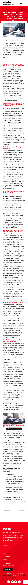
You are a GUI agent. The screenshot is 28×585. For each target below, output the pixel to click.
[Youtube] (19, 581)
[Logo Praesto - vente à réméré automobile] (6, 2)
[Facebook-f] (8, 581)
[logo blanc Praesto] (7, 529)
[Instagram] (12, 581)
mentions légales (7, 575)
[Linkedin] (15, 581)
